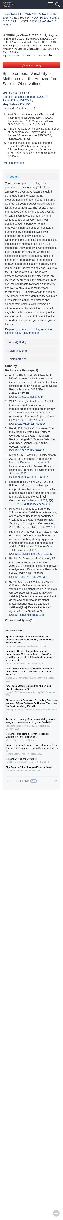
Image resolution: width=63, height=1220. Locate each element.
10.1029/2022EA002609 (29, 450)
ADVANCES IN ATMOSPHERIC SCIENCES (29, 13)
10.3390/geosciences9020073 (37, 504)
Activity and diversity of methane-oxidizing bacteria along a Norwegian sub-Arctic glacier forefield (30, 721)
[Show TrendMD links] (56, 780)
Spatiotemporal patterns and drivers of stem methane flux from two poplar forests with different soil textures (32, 746)
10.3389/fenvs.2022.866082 (31, 477)
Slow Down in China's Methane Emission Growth (29, 767)
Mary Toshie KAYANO (16, 104)
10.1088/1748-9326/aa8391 (31, 577)
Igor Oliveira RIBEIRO (16, 93)
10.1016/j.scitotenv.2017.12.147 (33, 553)
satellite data (12, 332)
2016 (6, 17)
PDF (33, 65)
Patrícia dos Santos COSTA (19, 108)
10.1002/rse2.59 (46, 527)
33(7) (15, 17)
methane (46, 329)
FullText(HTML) (17, 342)
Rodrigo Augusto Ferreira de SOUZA (24, 96)
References (17, 350)
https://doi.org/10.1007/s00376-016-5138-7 (25, 55)
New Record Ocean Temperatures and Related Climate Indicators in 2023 (28, 687)
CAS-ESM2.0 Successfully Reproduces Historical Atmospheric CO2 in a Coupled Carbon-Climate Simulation (30, 671)
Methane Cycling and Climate (20, 759)
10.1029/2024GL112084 (29, 396)
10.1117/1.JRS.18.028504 (30, 423)
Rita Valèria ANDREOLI (17, 100)
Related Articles (17, 359)
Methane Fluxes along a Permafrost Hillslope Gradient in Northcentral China (27, 735)
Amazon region (31, 332)
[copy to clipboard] (50, 55)
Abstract (13, 176)
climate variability (29, 329)
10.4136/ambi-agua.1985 (30, 614)
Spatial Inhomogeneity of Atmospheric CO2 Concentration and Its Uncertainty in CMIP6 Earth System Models (30, 639)
